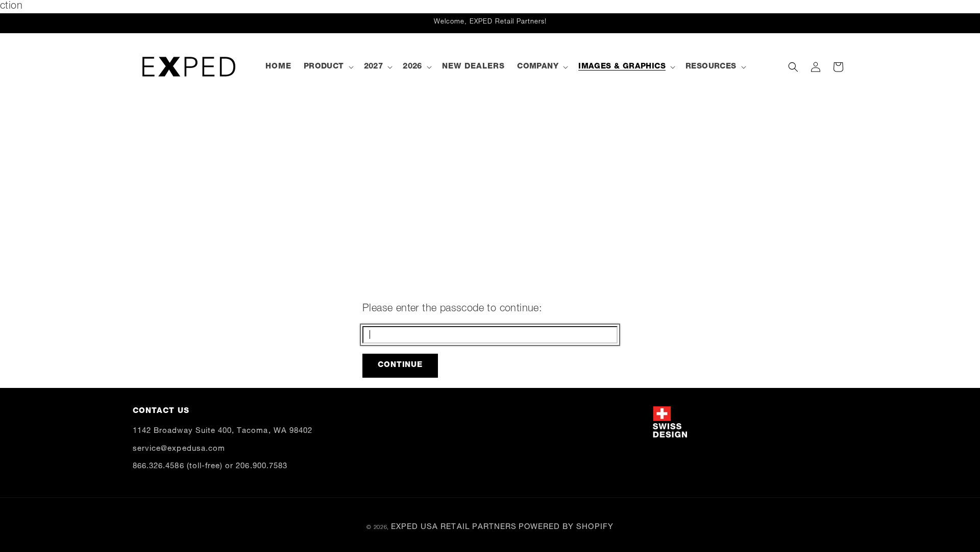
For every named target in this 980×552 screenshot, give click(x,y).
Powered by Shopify (566, 527)
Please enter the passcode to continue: (452, 309)
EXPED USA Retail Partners (454, 527)
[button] (328, 67)
